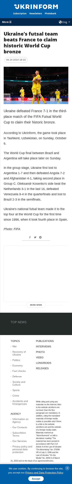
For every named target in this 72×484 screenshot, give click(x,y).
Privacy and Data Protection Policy (44, 472)
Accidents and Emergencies (20, 402)
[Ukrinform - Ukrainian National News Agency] (36, 6)
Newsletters (35, 13)
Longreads (43, 362)
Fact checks (19, 371)
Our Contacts (19, 427)
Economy (17, 365)
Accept (36, 478)
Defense (17, 376)
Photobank (50, 13)
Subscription (20, 13)
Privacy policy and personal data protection (22, 449)
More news (36, 305)
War (14, 346)
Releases (42, 368)
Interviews (43, 346)
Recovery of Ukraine (19, 353)
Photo (40, 352)
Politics (16, 360)
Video (40, 357)
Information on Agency (20, 420)
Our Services (19, 441)
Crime (15, 395)
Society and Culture (18, 383)
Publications (45, 341)
